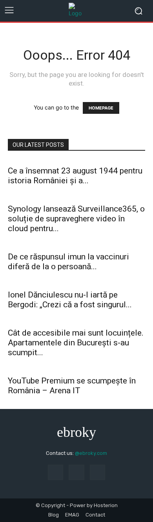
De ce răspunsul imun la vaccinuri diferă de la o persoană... (68, 261)
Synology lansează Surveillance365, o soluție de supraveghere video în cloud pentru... (76, 218)
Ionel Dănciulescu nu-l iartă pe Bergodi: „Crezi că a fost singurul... (70, 299)
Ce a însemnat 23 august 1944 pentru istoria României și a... (75, 175)
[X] (76, 472)
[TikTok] (55, 472)
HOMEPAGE (101, 108)
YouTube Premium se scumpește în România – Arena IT (72, 385)
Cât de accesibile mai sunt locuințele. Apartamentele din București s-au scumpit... (76, 342)
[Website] (97, 472)
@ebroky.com (91, 453)
